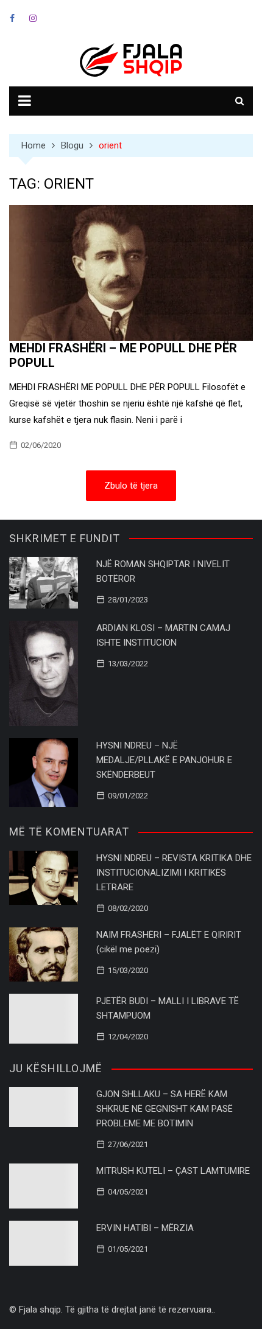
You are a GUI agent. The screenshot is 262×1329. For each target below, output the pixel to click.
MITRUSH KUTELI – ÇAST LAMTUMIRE (173, 1170)
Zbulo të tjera (131, 485)
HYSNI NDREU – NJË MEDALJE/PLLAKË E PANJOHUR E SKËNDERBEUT (164, 760)
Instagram (33, 18)
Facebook (12, 18)
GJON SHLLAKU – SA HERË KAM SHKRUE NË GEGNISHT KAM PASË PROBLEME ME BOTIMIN (164, 1109)
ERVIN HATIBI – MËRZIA (145, 1228)
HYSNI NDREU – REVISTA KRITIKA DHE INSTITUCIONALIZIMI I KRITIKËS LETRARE (174, 873)
